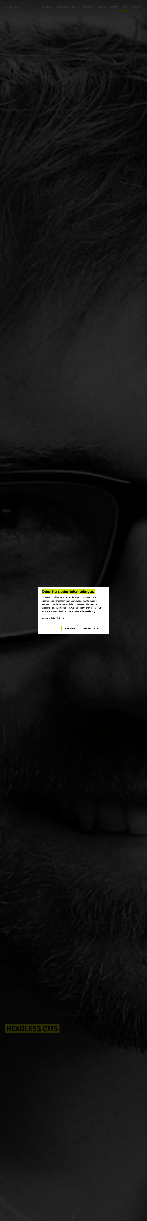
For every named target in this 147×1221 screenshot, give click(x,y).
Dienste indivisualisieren (53, 618)
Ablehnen (70, 628)
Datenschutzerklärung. (85, 611)
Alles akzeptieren (92, 628)
